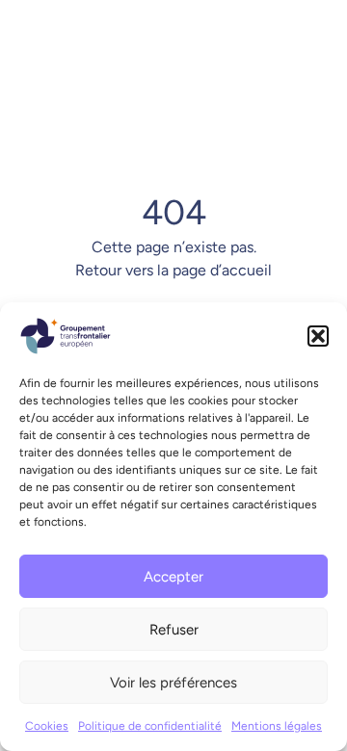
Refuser (174, 629)
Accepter (173, 576)
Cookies (46, 726)
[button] (318, 336)
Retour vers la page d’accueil (173, 270)
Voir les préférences (173, 682)
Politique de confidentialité (150, 726)
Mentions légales (276, 726)
